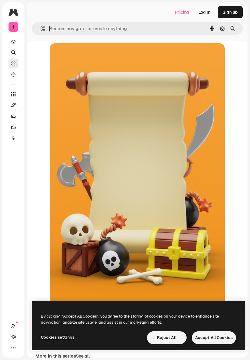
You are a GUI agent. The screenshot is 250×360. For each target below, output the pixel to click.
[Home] (13, 41)
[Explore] (13, 74)
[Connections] (13, 326)
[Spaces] (13, 105)
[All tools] (13, 94)
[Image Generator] (13, 116)
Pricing (182, 12)
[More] (13, 348)
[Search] (13, 52)
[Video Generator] (13, 127)
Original (88, 55)
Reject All (167, 337)
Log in (204, 12)
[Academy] (13, 337)
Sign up (230, 12)
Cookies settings (57, 337)
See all (83, 356)
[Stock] (13, 63)
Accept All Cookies (214, 337)
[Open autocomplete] (40, 28)
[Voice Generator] (13, 138)
